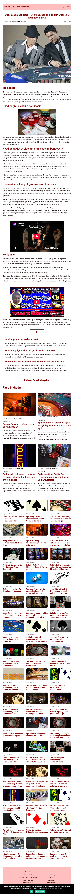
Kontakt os (51, 883)
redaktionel (67, 22)
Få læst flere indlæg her (37, 380)
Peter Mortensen (20, 22)
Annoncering (51, 875)
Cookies (51, 880)
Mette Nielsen (18, 418)
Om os (51, 877)
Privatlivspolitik (40, 891)
